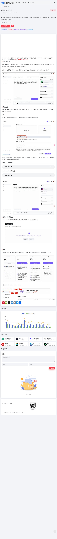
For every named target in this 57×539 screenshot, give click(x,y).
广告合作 (4, 403)
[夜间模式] (55, 531)
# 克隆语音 (30, 29)
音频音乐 (6, 6)
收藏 (53, 10)
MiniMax (4, 58)
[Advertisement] (28, 46)
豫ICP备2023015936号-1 (19, 412)
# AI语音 (10, 29)
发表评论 (52, 368)
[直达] (13, 339)
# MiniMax (16, 29)
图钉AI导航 (12, 412)
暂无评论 (5, 349)
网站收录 (10, 403)
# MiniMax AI (23, 29)
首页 (2, 6)
